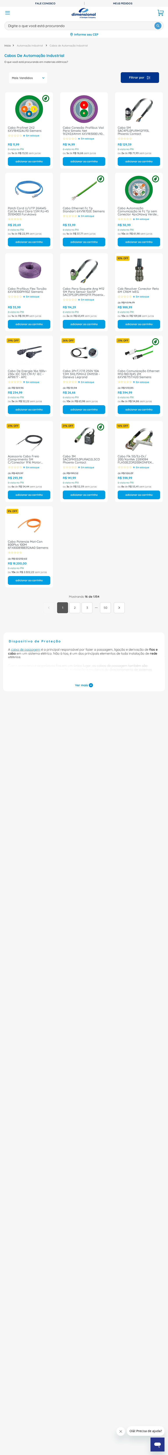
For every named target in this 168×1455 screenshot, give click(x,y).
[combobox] (84, 25)
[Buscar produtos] (157, 25)
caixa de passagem (25, 649)
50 (105, 608)
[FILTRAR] (140, 77)
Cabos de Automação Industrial (69, 45)
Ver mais (81, 685)
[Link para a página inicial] (7, 45)
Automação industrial (30, 45)
